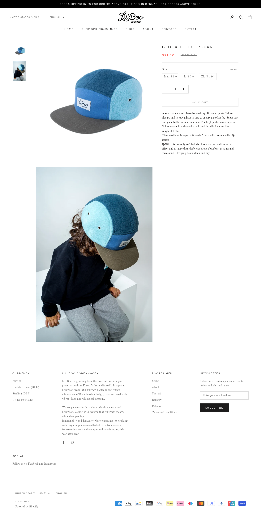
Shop (130, 29)
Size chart (232, 69)
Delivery (156, 400)
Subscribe (214, 407)
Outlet (191, 29)
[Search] (241, 17)
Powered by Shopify (26, 506)
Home (69, 29)
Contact (169, 29)
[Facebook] (63, 442)
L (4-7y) (189, 76)
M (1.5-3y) (170, 76)
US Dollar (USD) (22, 400)
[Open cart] (249, 17)
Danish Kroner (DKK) (25, 387)
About (148, 29)
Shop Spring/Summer (100, 29)
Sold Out (200, 102)
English (55, 17)
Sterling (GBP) (21, 393)
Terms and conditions (164, 412)
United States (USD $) (25, 17)
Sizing (155, 381)
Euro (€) (17, 381)
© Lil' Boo (23, 501)
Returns (156, 406)
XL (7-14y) (207, 76)
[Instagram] (72, 442)
